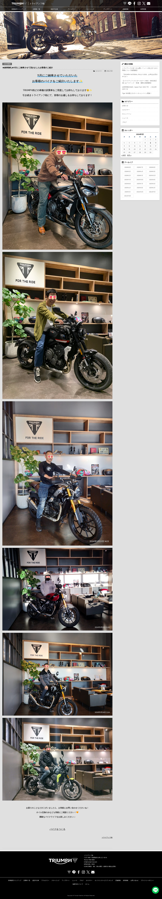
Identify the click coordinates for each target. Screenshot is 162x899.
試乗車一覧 (36, 9)
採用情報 (143, 9)
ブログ (124, 122)
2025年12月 (152, 175)
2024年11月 (152, 192)
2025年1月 (128, 192)
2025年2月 (152, 187)
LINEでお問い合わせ (155, 890)
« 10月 (124, 155)
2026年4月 (140, 171)
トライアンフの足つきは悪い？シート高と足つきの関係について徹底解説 (140, 69)
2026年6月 (152, 167)
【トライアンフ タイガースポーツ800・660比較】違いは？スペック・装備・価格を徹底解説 (139, 82)
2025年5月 (152, 183)
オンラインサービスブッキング (104, 880)
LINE (129, 3)
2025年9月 (152, 179)
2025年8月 (128, 183)
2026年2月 (128, 175)
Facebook (134, 3)
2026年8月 (128, 167)
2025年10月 (140, 179)
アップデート (107, 9)
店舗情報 (125, 9)
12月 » (129, 155)
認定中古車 (54, 9)
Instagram (139, 3)
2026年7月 (140, 167)
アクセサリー (72, 9)
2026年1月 (140, 175)
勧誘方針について (78, 884)
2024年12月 (140, 192)
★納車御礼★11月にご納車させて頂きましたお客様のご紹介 (27, 67)
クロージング (90, 9)
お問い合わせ (134, 880)
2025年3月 (140, 187)
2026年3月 (152, 171)
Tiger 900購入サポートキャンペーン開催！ (137, 93)
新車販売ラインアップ (14, 880)
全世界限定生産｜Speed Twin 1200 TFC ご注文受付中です (139, 88)
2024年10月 (127, 196)
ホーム (87, 884)
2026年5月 (128, 171)
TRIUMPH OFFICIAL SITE (125, 3)
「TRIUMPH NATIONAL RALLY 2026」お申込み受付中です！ (140, 75)
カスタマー (99, 71)
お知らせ (125, 106)
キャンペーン (126, 114)
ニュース (125, 118)
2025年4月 (128, 187)
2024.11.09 (109, 71)
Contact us (148, 3)
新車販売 (19, 9)
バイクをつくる (57, 829)
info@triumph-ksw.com (90, 862)
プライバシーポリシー (147, 880)
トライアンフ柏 (107, 837)
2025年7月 (140, 183)
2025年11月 (127, 179)
